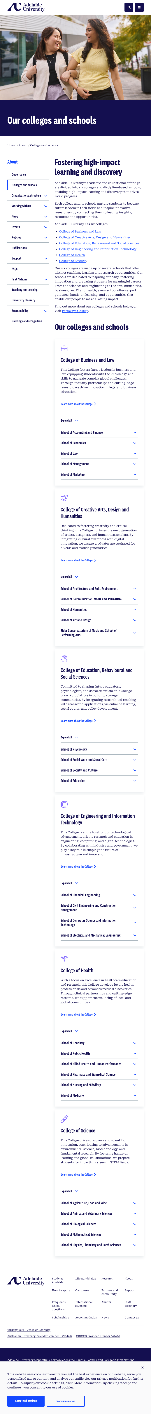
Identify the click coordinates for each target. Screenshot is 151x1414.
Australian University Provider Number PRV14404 (39, 1336)
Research (107, 1278)
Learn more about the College (77, 404)
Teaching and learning (25, 289)
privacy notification (112, 1378)
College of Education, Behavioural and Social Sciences (99, 243)
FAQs (14, 268)
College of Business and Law (80, 231)
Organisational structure (26, 195)
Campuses (82, 1290)
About (129, 1278)
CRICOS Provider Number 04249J (98, 1336)
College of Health (72, 255)
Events (16, 226)
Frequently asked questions (59, 1306)
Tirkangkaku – (28, 1329)
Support (16, 258)
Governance (19, 174)
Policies (16, 237)
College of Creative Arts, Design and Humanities (95, 237)
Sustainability (20, 310)
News (15, 216)
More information (66, 1401)
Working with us (21, 205)
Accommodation (86, 1317)
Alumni (106, 1302)
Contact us (132, 1317)
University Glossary (23, 300)
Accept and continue (26, 1401)
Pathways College (75, 311)
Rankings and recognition (27, 321)
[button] (142, 1367)
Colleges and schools (25, 184)
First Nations (19, 279)
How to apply (61, 1290)
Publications (19, 247)
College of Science (72, 261)
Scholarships (60, 1317)
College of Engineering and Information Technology (97, 249)
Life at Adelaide (85, 1278)
